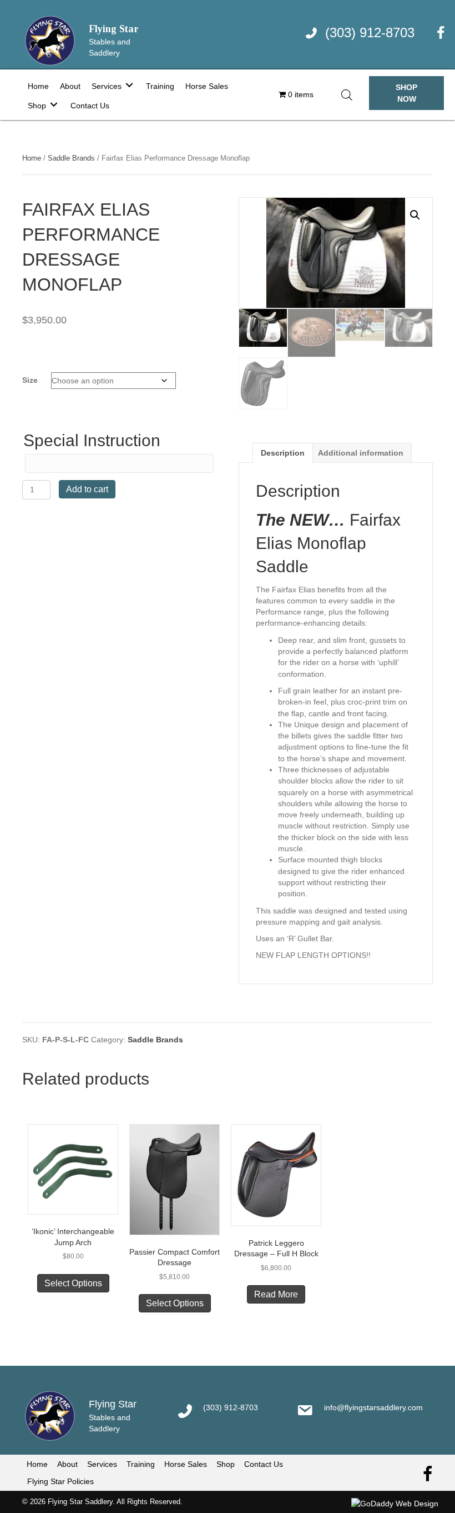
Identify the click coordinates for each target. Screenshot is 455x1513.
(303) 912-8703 (369, 32)
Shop (225, 1464)
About (67, 1464)
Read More (276, 1294)
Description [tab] (283, 452)
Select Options (73, 1283)
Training (141, 1464)
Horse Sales (185, 1464)
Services (102, 1464)
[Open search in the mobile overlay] (346, 94)
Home (31, 158)
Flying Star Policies (60, 1481)
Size (30, 380)
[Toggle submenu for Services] (129, 84)
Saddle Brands (71, 158)
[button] (406, 93)
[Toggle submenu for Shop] (53, 104)
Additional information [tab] (360, 452)
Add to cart (87, 489)
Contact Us (263, 1464)
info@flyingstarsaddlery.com (373, 1407)
